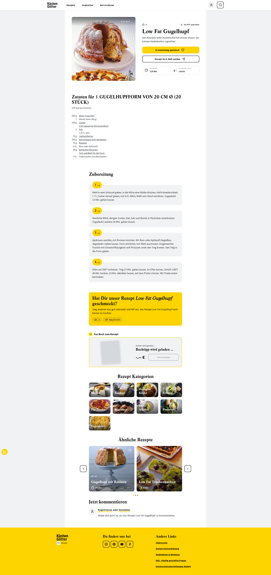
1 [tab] (133, 495)
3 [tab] (137, 495)
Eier (81, 129)
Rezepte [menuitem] (70, 5)
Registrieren (105, 509)
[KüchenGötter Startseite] (52, 5)
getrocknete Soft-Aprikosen (92, 139)
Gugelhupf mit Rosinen (108, 482)
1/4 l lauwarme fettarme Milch (93, 126)
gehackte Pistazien (88, 149)
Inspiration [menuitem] (87, 5)
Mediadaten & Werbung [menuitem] (168, 554)
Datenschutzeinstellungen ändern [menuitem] (173, 566)
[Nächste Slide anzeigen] (187, 468)
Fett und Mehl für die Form (92, 153)
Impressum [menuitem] (161, 542)
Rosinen (83, 142)
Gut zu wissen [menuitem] (107, 5)
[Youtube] (122, 544)
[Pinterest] (114, 544)
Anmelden (124, 509)
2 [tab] (135, 495)
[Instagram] (106, 544)
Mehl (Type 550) (86, 115)
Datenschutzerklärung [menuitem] (167, 548)
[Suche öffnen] (220, 5)
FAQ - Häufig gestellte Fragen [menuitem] (171, 560)
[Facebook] (129, 544)
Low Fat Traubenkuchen (157, 482)
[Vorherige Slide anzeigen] (83, 468)
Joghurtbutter (86, 136)
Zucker (82, 122)
